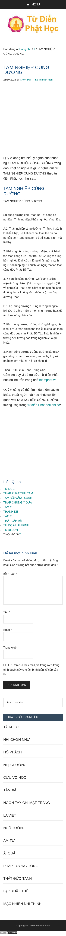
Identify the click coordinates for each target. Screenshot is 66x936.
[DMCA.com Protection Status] (9, 933)
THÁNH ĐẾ (10, 511)
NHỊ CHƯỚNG (15, 765)
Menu (36, 4)
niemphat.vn (47, 380)
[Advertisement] (33, 121)
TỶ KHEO (11, 727)
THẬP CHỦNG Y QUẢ (17, 502)
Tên (6, 612)
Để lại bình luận (44, 79)
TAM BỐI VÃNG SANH (17, 497)
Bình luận (10, 573)
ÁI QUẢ (9, 853)
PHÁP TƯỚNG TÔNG (20, 866)
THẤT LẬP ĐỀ (12, 520)
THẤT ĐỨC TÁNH (17, 878)
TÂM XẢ (9, 790)
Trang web (10, 647)
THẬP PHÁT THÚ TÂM (18, 493)
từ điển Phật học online (43, 405)
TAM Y (7, 507)
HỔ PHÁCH (12, 752)
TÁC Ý (7, 516)
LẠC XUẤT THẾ (15, 891)
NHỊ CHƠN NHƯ (16, 740)
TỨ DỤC (9, 488)
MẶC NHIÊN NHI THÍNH (22, 904)
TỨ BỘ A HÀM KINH (16, 525)
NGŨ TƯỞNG (14, 828)
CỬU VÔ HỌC (14, 777)
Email (7, 629)
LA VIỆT (9, 815)
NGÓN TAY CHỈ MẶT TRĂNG (26, 803)
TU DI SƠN (10, 529)
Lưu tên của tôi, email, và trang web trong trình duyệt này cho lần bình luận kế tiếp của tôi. (31, 670)
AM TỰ (9, 841)
